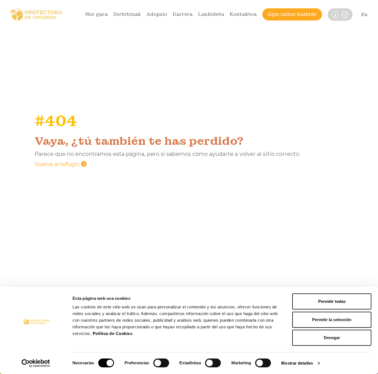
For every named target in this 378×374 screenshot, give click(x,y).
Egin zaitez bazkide (292, 14)
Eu (364, 14)
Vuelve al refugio (58, 164)
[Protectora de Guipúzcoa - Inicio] (35, 14)
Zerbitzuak (127, 14)
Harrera (183, 14)
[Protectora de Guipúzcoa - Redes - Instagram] (344, 14)
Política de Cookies (113, 333)
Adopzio (156, 14)
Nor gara (96, 14)
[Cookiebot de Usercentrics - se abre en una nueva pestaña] (36, 363)
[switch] (161, 362)
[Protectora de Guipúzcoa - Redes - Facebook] (335, 14)
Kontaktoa (243, 14)
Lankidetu (211, 14)
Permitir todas (332, 301)
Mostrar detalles (297, 363)
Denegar (332, 337)
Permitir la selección (331, 319)
